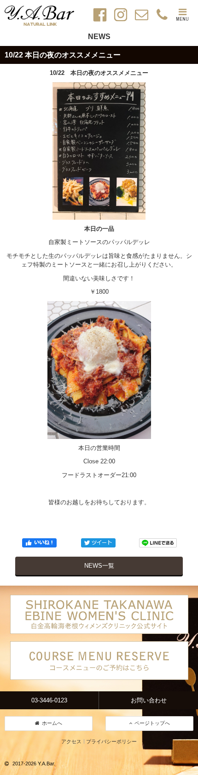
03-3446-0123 (49, 700)
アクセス (71, 741)
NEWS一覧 (99, 565)
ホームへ (52, 723)
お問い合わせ (149, 700)
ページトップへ (152, 723)
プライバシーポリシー (111, 741)
